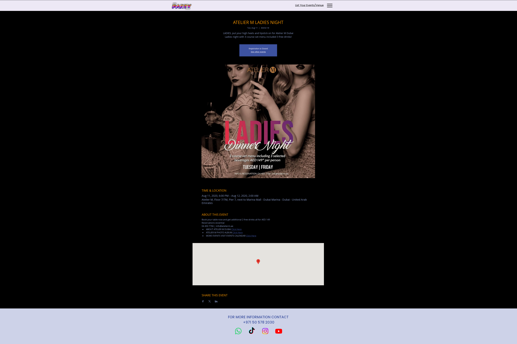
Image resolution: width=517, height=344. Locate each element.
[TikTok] (252, 331)
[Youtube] (279, 331)
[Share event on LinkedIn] (216, 301)
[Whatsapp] (238, 331)
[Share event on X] (209, 301)
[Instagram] (265, 331)
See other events (258, 52)
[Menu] (330, 5)
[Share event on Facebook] (203, 301)
